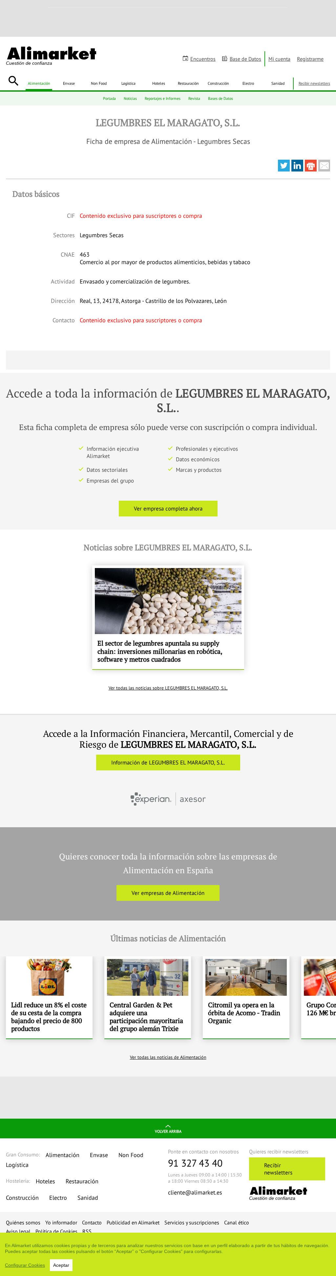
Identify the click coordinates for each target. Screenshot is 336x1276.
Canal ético (236, 1222)
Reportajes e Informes (162, 98)
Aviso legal (18, 1231)
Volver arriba (168, 1131)
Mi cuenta (279, 59)
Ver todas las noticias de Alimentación (168, 1057)
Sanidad (277, 83)
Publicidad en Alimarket (133, 1222)
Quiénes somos (23, 1222)
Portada (109, 98)
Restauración (188, 83)
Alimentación (39, 83)
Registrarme (310, 59)
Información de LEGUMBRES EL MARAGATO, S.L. (168, 762)
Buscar (13, 81)
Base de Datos (245, 59)
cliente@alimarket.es (195, 1192)
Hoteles (158, 83)
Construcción (218, 83)
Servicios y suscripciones (191, 1222)
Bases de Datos (220, 98)
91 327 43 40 (195, 1162)
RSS (87, 1231)
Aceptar (61, 1265)
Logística (128, 83)
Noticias (130, 98)
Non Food (99, 83)
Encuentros (203, 59)
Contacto (92, 1222)
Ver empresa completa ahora (168, 508)
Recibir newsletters (314, 83)
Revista (194, 98)
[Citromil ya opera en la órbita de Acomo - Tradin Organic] (246, 997)
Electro (248, 83)
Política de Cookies (56, 1231)
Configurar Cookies (25, 1265)
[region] (168, 1254)
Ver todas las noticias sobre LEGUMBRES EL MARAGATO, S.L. (168, 688)
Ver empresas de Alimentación (168, 893)
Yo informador (61, 1222)
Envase (69, 83)
